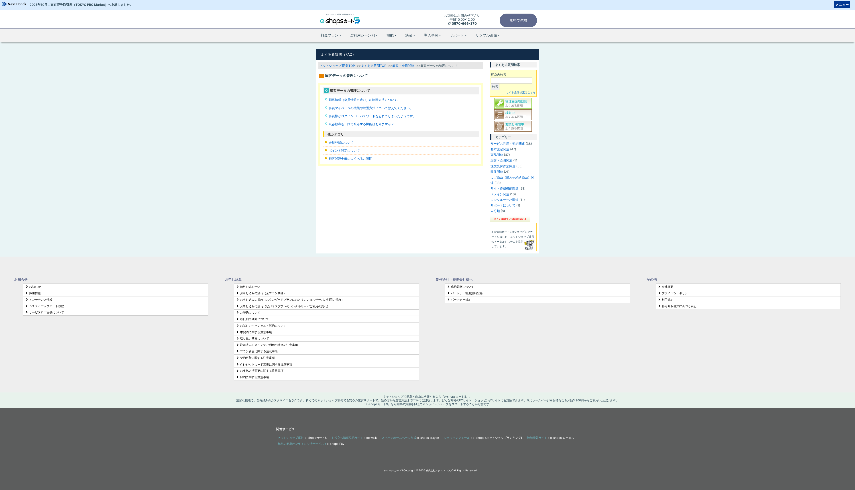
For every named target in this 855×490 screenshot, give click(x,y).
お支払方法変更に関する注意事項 (261, 370)
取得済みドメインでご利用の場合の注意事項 (269, 345)
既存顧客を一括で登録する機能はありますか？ (361, 124)
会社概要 (667, 286)
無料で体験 (518, 20)
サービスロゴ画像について (46, 312)
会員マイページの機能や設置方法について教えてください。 (371, 108)
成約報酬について (462, 286)
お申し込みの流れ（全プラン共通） (263, 293)
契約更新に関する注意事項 (257, 357)
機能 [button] (390, 35)
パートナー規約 (461, 299)
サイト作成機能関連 (505, 188)
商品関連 (497, 155)
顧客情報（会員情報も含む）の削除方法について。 (364, 100)
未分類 (495, 211)
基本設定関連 (500, 149)
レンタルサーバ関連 (505, 200)
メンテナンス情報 (40, 299)
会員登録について (341, 142)
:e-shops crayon (410, 437)
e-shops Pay (335, 443)
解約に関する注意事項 (254, 377)
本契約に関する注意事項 (256, 332)
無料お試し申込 (250, 286)
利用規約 (667, 299)
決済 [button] (408, 35)
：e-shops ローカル (550, 437)
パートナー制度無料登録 (467, 293)
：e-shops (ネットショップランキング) (483, 437)
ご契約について (250, 312)
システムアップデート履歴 (46, 306)
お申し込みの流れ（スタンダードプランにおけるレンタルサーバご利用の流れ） (292, 299)
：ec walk (354, 437)
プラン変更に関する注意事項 (259, 351)
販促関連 (497, 172)
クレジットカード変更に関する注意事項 (266, 364)
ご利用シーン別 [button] (362, 35)
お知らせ (35, 286)
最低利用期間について (254, 319)
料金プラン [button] (329, 35)
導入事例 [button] (431, 35)
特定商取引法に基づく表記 (679, 306)
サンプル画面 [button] (486, 35)
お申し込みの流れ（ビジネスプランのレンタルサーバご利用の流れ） (285, 306)
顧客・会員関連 (403, 65)
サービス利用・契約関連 (508, 143)
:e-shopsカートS (302, 437)
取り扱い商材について (254, 338)
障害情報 (35, 293)
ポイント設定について (344, 150)
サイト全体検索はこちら (520, 92)
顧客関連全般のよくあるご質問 (350, 158)
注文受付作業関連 (503, 166)
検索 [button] (495, 86)
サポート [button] (457, 35)
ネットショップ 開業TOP (337, 65)
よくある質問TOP (373, 65)
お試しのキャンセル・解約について (263, 325)
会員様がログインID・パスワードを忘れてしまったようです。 (372, 116)
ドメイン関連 (500, 194)
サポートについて (503, 205)
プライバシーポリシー (676, 293)
